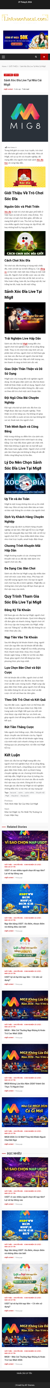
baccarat (13, 793)
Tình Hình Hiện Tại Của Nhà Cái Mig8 (21, 802)
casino (20, 793)
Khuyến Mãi (18, 864)
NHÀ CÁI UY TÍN (9, 867)
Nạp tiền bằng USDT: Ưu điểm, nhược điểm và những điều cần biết (25, 899)
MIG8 (16, 75)
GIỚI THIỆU (8, 75)
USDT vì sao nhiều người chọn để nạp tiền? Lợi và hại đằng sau (25, 846)
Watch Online (44, 57)
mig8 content (8, 89)
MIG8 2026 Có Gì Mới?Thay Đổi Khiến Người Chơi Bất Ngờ (25, 1112)
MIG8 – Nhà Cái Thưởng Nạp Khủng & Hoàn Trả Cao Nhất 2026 (25, 1006)
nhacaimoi (14, 796)
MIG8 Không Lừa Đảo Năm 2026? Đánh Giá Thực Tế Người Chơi (25, 1059)
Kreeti (19, 1385)
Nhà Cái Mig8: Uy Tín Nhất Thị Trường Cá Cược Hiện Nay (23, 812)
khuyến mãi (40, 793)
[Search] (36, 56)
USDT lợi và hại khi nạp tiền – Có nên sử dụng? (25, 952)
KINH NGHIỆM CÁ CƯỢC (32, 864)
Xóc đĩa (7, 212)
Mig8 (25, 344)
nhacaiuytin (24, 796)
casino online (29, 793)
